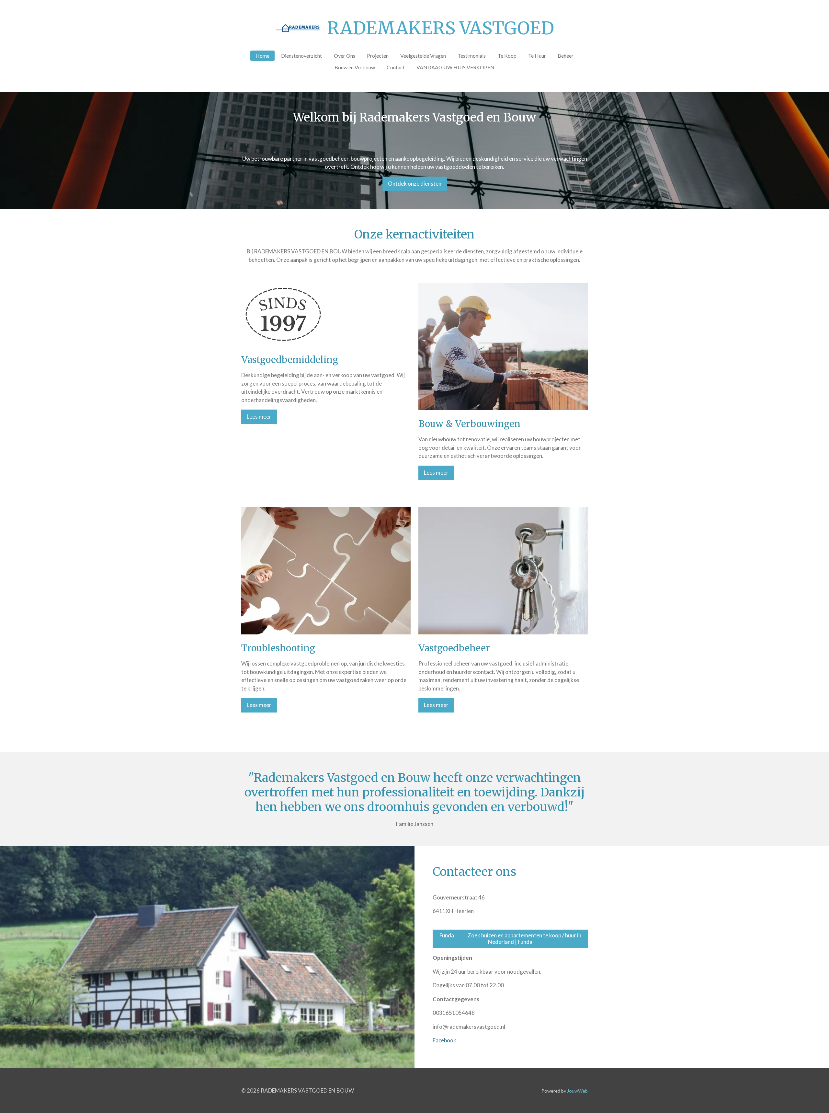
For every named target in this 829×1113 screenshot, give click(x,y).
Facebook (444, 1040)
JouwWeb (577, 1091)
